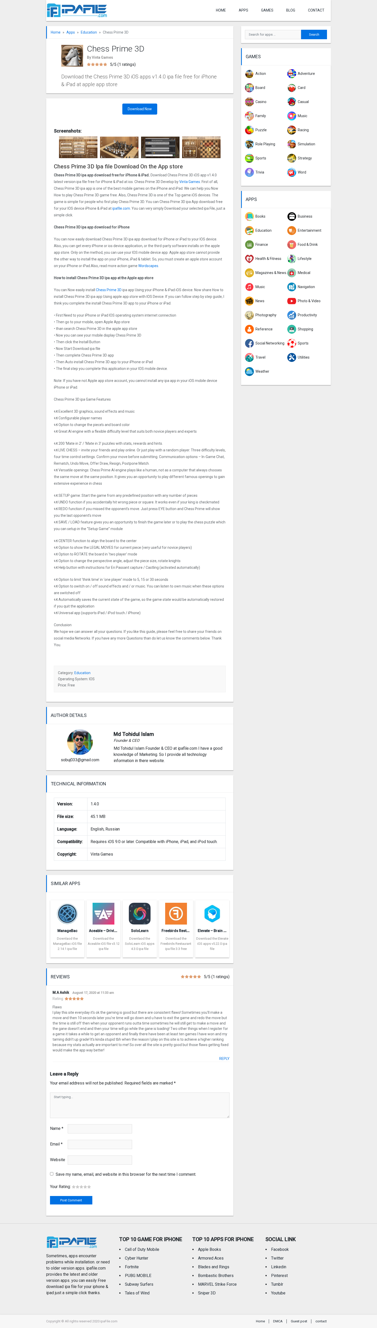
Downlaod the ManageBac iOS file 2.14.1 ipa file (67, 944)
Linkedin (278, 1266)
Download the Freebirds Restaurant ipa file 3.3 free (176, 944)
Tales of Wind (137, 1293)
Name (56, 1128)
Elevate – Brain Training (217, 931)
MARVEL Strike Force (217, 1284)
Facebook (280, 1249)
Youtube (278, 1293)
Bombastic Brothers (216, 1275)
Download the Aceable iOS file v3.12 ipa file (104, 944)
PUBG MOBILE (138, 1275)
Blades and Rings (213, 1266)
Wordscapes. (148, 266)
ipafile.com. (121, 208)
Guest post (299, 1321)
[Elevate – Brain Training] (212, 912)
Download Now (140, 109)
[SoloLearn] (140, 912)
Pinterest (279, 1275)
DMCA (278, 1321)
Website (57, 1159)
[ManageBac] (67, 912)
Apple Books (209, 1249)
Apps (70, 32)
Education (89, 32)
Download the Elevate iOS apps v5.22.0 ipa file (212, 944)
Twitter (277, 1258)
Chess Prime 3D (109, 290)
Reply (224, 1059)
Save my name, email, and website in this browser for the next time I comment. (126, 1174)
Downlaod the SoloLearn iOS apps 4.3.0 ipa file (139, 944)
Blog (290, 10)
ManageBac (67, 931)
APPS (243, 10)
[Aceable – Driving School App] (103, 912)
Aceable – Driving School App (113, 931)
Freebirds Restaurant (179, 931)
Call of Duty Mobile (142, 1249)
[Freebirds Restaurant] (176, 912)
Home (221, 10)
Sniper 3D (207, 1293)
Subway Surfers (139, 1284)
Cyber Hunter (136, 1258)
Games (267, 10)
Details (67, 954)
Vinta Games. (190, 182)
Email (56, 1144)
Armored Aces (211, 1258)
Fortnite (132, 1266)
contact (316, 10)
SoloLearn (139, 931)
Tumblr (277, 1284)
